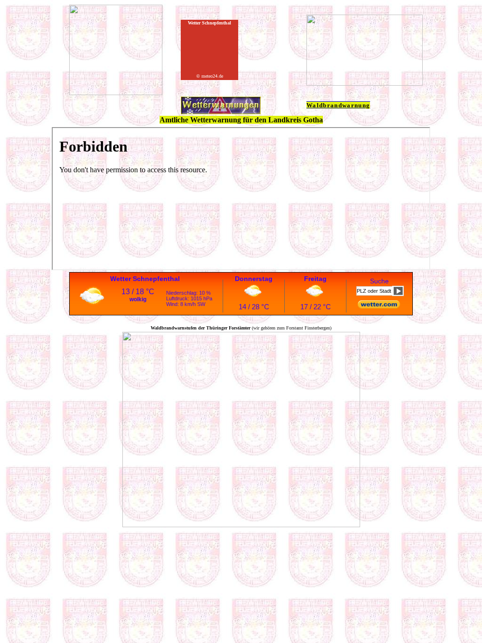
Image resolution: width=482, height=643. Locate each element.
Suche (379, 281)
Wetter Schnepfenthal (145, 278)
